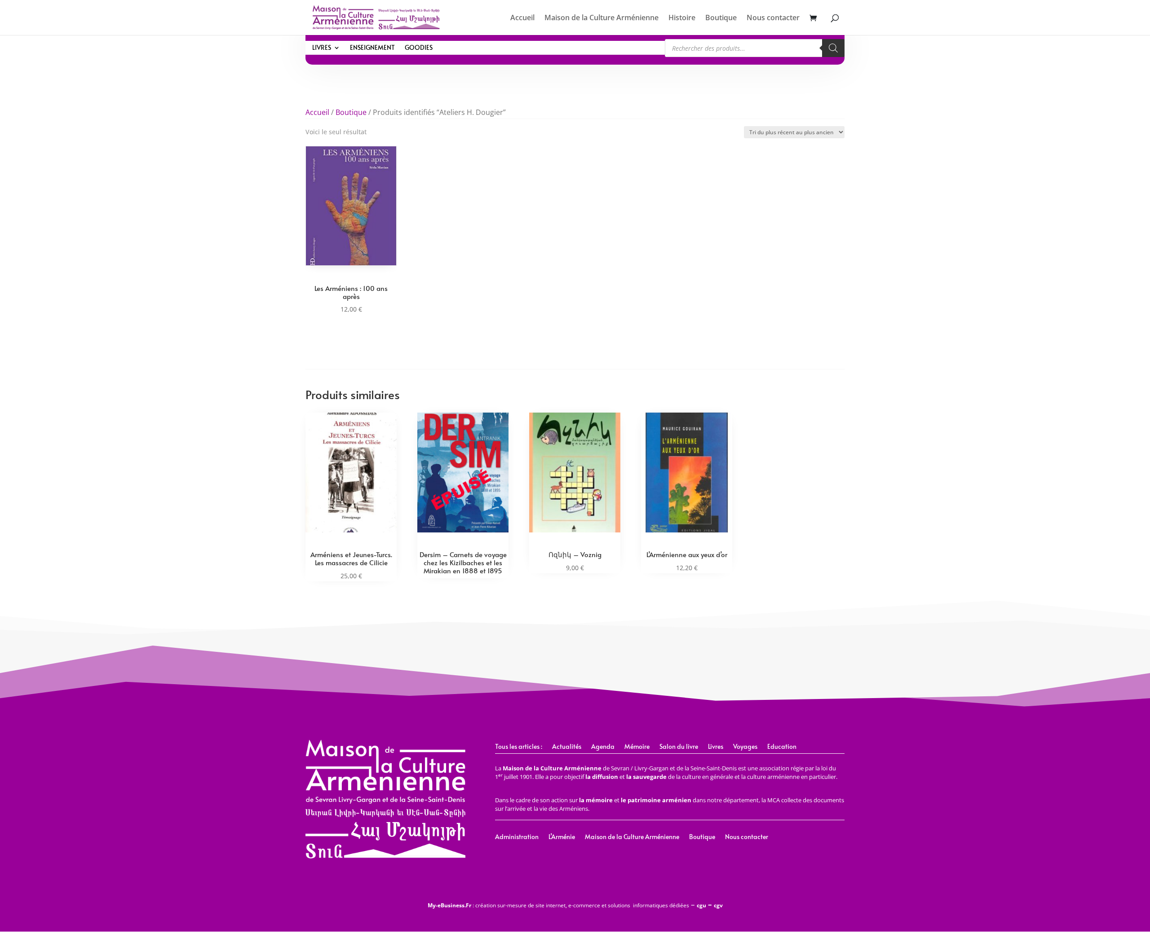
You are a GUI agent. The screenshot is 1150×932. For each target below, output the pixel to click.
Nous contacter (773, 18)
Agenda (603, 747)
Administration (517, 837)
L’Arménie (561, 837)
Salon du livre (678, 747)
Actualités (566, 747)
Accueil (522, 18)
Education (781, 747)
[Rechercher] (833, 48)
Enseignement (372, 48)
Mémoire (637, 747)
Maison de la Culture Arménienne (601, 18)
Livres (321, 48)
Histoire (681, 18)
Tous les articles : (518, 747)
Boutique (721, 18)
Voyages (745, 747)
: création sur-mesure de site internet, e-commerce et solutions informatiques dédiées (558, 905)
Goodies (419, 48)
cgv (718, 905)
